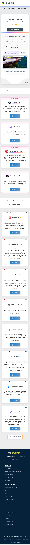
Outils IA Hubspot (9, 496)
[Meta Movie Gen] (15, 62)
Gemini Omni (15, 330)
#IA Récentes (9, 74)
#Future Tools (8, 71)
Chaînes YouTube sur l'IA (11, 487)
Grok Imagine (15, 304)
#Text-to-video (19, 74)
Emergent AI (16, 102)
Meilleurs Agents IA (9, 499)
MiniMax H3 (16, 217)
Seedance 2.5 (15, 244)
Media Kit (7, 518)
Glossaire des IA (9, 474)
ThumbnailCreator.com (16, 151)
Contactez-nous (9, 524)
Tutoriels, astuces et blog (11, 468)
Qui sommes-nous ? (10, 521)
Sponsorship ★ (8, 515)
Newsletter (7, 480)
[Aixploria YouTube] (15, 532)
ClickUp (16, 127)
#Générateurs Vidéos (20, 71)
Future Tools (14, 8)
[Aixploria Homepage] (9, 3)
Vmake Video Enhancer (17, 176)
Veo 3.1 (16, 274)
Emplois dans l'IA (9, 477)
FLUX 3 (16, 357)
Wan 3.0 (16, 412)
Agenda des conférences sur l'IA (13, 471)
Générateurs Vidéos (18, 22)
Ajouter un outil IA (9, 507)
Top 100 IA (7, 490)
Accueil (8, 8)
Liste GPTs (7, 493)
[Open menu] (27, 3)
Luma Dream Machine (17, 386)
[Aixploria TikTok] (18, 532)
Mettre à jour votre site (10, 512)
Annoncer (7, 510)
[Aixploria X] (12, 532)
